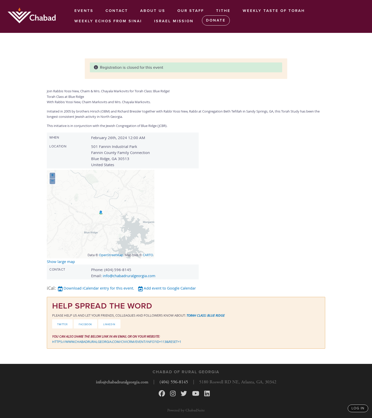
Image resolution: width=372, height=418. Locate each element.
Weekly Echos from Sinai (108, 21)
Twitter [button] (62, 324)
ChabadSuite (195, 410)
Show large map (61, 261)
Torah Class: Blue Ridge (206, 315)
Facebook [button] (85, 324)
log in (358, 408)
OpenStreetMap (111, 255)
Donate (216, 20)
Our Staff (190, 10)
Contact (117, 10)
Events (83, 10)
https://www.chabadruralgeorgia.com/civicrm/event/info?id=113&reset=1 (116, 341)
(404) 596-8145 (173, 382)
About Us (152, 10)
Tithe (223, 10)
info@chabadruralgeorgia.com (129, 275)
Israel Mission (174, 21)
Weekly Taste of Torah (274, 10)
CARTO (148, 255)
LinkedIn (109, 324)
